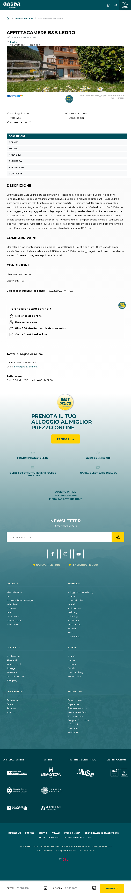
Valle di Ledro (13, 604)
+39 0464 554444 (26, 362)
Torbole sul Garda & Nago (20, 600)
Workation (73, 732)
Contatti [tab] (15, 173)
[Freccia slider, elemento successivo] (115, 69)
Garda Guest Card (77, 712)
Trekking (72, 612)
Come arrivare (75, 716)
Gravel (71, 604)
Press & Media (72, 833)
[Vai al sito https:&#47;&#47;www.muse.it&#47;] (82, 770)
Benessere (12, 672)
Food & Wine (13, 656)
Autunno (11, 708)
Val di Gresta (13, 624)
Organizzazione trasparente (101, 833)
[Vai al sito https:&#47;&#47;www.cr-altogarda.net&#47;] (14, 770)
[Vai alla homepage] (11, 5)
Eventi (71, 656)
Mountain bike (75, 600)
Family (71, 668)
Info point (73, 724)
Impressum (14, 833)
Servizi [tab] (13, 142)
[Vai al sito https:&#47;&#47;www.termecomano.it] (48, 788)
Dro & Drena (13, 616)
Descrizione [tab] (17, 136)
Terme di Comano (16, 676)
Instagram (65, 554)
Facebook (52, 554)
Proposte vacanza (77, 708)
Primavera (12, 700)
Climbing (73, 616)
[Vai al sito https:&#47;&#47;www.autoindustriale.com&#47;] (48, 805)
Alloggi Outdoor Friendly (80, 592)
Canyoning (73, 636)
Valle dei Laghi (14, 620)
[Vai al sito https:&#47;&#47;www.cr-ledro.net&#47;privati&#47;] (14, 805)
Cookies (29, 833)
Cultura (72, 664)
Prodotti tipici (14, 664)
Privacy (56, 833)
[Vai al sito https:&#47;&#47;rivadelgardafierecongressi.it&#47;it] (14, 788)
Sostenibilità (74, 676)
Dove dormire (75, 700)
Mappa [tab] (13, 148)
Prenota (112, 888)
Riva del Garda (14, 592)
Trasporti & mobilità (78, 720)
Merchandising (75, 672)
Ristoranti (12, 660)
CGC (90, 838)
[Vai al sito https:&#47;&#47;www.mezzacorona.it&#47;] (48, 770)
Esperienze (73, 704)
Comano (11, 608)
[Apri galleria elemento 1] (65, 69)
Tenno (10, 612)
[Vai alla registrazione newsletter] (118, 537)
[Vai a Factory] (65, 861)
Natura (71, 660)
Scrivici (43, 833)
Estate (10, 704)
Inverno (10, 712)
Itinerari (72, 596)
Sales (42, 838)
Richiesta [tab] (15, 161)
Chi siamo (54, 838)
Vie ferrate (73, 620)
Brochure (73, 728)
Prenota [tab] (15, 154)
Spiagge (11, 668)
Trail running (74, 624)
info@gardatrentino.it (26, 366)
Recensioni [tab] (16, 167)
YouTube (78, 554)
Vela (70, 632)
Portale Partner (74, 838)
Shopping (12, 680)
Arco (9, 596)
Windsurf (72, 628)
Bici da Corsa (74, 608)
